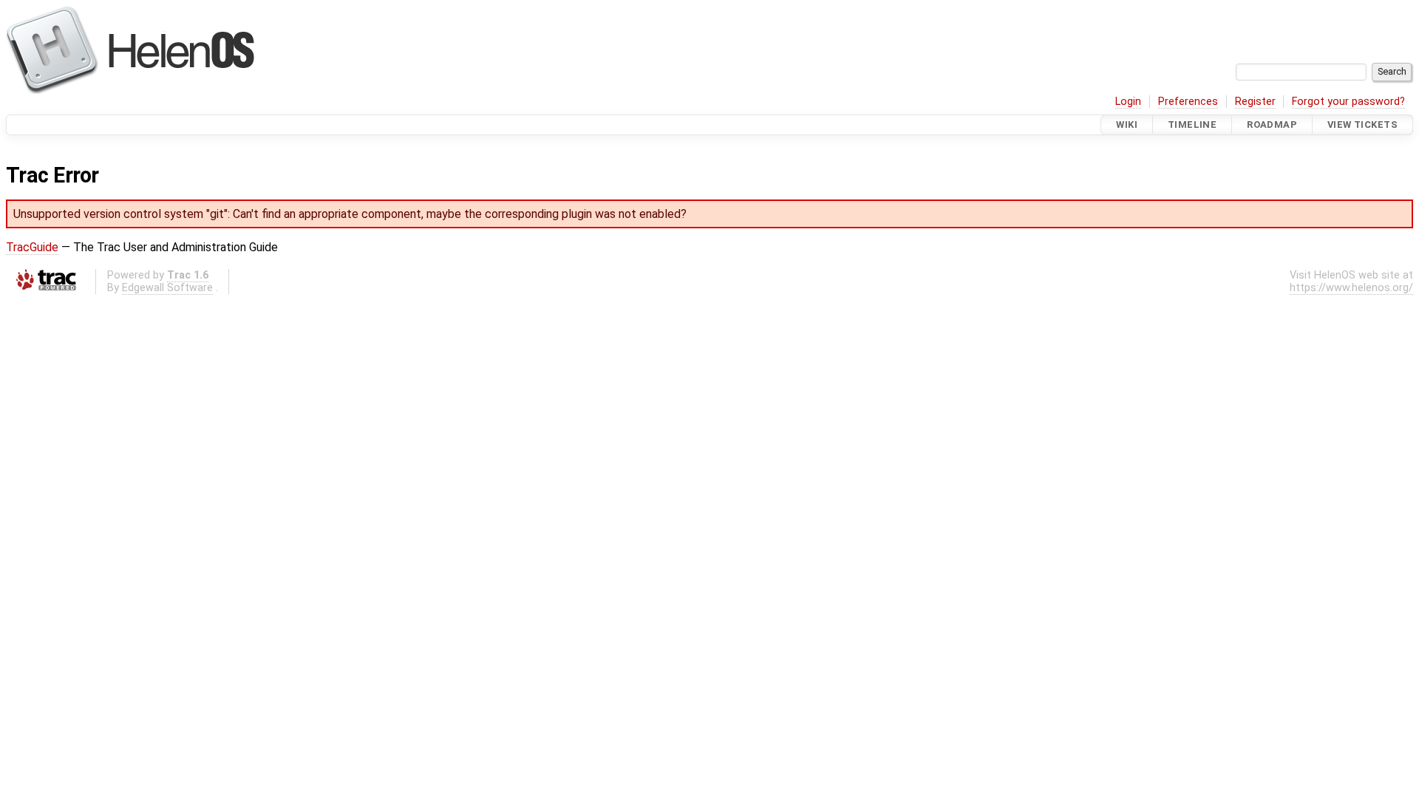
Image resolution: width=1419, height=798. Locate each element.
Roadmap (1272, 124)
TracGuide (32, 247)
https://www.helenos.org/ (1351, 288)
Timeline (1192, 124)
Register (1255, 101)
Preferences (1188, 101)
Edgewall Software (167, 288)
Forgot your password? (1348, 101)
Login (1128, 101)
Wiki (1126, 124)
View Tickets (1362, 124)
